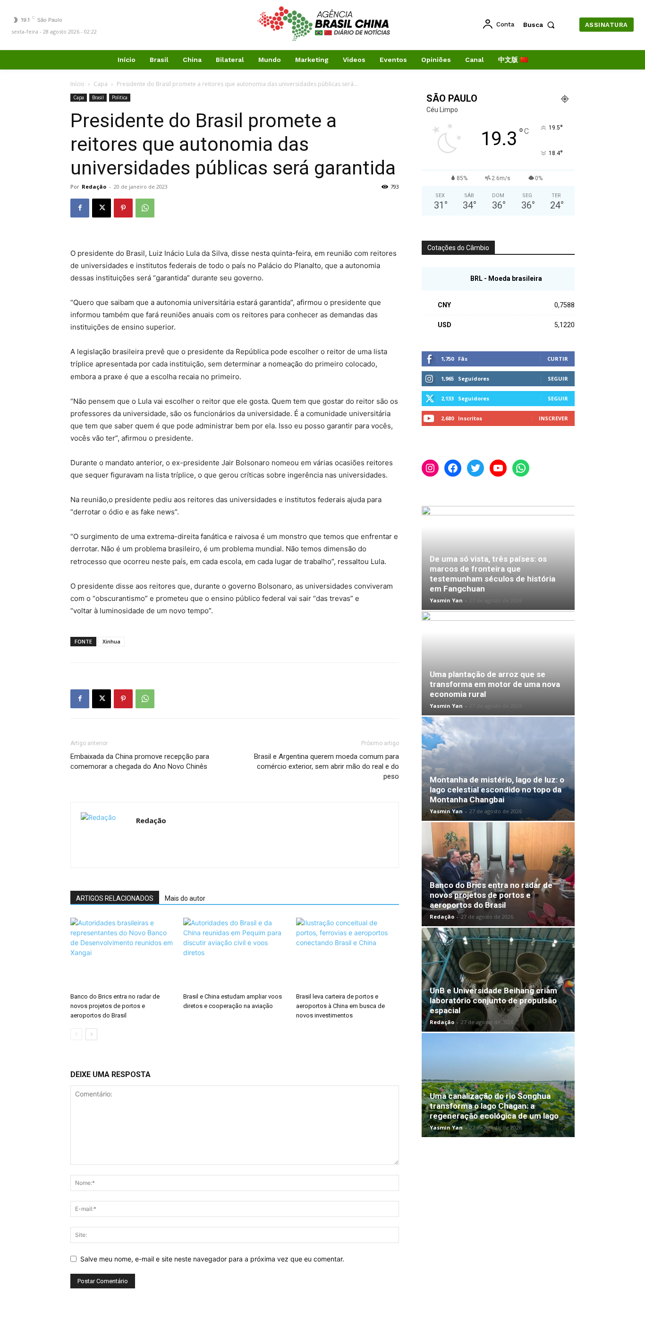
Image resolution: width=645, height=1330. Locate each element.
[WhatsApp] (145, 208)
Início (77, 84)
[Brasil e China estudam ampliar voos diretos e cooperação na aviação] (234, 953)
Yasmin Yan (446, 600)
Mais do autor (185, 898)
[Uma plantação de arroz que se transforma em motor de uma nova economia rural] (498, 663)
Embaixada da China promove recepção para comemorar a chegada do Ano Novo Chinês (139, 761)
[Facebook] (79, 208)
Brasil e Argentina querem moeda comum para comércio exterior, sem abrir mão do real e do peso (326, 766)
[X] (101, 208)
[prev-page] (76, 1034)
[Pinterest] (123, 208)
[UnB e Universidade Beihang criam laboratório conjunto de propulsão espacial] (498, 980)
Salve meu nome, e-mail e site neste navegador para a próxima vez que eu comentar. (212, 1259)
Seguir (558, 378)
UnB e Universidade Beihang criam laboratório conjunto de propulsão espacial (493, 1000)
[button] (541, 25)
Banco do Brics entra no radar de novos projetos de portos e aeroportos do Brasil (115, 1006)
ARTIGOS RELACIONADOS (114, 898)
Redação (94, 186)
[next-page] (91, 1034)
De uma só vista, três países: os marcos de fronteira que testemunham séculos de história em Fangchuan (492, 573)
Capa (100, 84)
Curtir (557, 358)
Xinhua (111, 641)
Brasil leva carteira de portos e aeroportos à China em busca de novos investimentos (340, 1006)
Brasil (98, 97)
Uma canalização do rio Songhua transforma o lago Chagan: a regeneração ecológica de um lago (494, 1106)
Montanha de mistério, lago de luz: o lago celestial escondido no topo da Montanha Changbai (497, 789)
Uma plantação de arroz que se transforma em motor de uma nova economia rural (495, 684)
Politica (119, 97)
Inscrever (553, 418)
